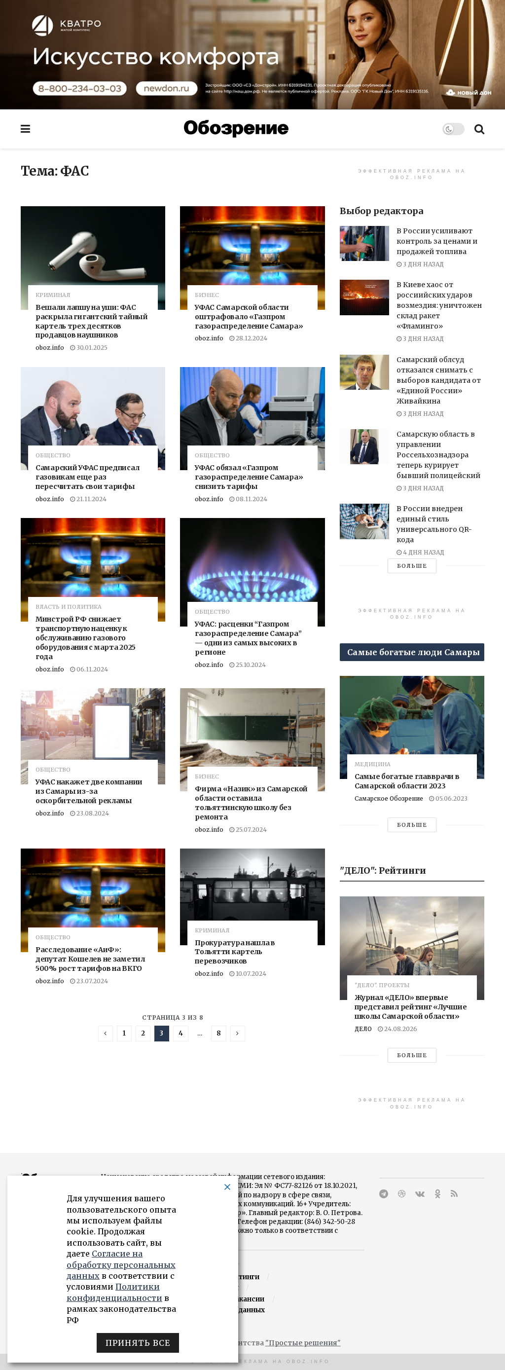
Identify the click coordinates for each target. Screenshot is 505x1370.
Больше (412, 565)
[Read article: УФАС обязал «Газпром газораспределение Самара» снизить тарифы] (252, 419)
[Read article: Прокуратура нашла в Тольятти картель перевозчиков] (252, 897)
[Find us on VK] (420, 1194)
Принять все (138, 1343)
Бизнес (207, 295)
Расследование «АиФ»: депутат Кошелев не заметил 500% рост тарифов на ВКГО (90, 959)
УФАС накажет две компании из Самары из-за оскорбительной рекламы (89, 791)
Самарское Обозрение (389, 798)
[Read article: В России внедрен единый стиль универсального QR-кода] (364, 521)
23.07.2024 (91, 981)
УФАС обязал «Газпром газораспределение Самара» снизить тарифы (249, 477)
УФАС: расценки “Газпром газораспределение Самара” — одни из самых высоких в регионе (248, 638)
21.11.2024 (91, 499)
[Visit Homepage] (236, 129)
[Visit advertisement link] (252, 54)
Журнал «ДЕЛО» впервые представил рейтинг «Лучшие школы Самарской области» (411, 1007)
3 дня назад (422, 264)
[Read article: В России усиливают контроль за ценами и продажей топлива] (364, 243)
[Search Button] (479, 128)
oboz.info (50, 347)
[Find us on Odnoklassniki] (437, 1194)
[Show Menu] (25, 128)
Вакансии (247, 1299)
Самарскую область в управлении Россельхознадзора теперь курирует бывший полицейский (438, 455)
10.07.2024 (250, 973)
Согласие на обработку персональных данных (121, 1265)
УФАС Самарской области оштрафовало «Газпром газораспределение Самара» (249, 317)
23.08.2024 (92, 813)
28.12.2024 (250, 338)
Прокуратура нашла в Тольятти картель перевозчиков (235, 952)
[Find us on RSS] (454, 1194)
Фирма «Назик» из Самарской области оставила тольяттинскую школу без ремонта (251, 802)
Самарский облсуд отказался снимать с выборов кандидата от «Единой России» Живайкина (439, 380)
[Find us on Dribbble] (401, 1194)
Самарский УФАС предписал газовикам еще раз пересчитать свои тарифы (87, 477)
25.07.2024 (250, 829)
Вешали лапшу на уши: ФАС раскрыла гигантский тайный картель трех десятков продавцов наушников (92, 321)
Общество (53, 455)
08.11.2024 (250, 499)
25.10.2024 (250, 664)
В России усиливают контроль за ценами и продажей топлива (437, 241)
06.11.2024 (91, 669)
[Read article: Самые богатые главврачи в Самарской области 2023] (412, 727)
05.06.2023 (451, 798)
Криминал (53, 295)
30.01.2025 (91, 347)
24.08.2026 (400, 1029)
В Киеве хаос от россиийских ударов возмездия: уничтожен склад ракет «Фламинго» (439, 305)
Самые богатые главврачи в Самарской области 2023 (407, 781)
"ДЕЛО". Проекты (382, 985)
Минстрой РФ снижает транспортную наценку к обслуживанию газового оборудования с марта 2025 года (86, 638)
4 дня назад (422, 552)
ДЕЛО (363, 1029)
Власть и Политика (69, 607)
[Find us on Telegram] (383, 1194)
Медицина (373, 764)
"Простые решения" (303, 1342)
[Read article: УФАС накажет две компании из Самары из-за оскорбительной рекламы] (93, 736)
